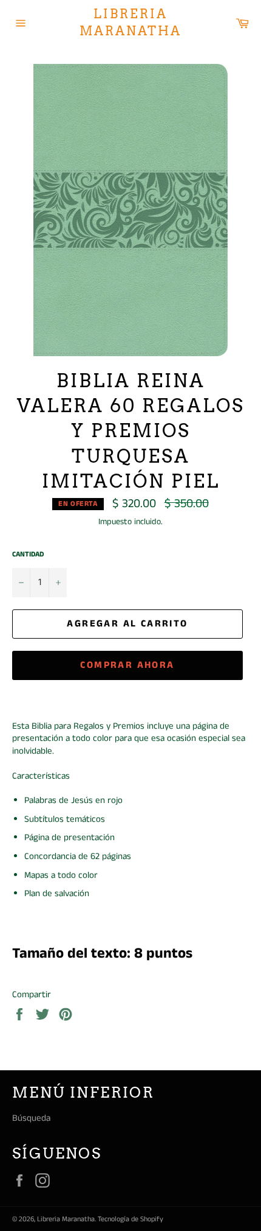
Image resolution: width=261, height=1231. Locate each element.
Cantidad (28, 554)
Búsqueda (31, 1118)
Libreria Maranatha (130, 22)
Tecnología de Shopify (130, 1219)
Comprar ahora (127, 665)
